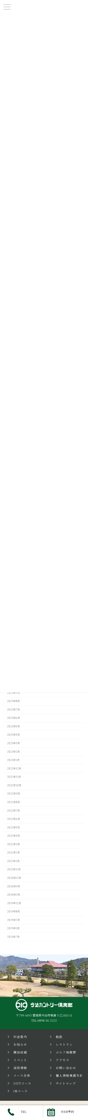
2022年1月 (13, 861)
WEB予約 (67, 1111)
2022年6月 (13, 819)
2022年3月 (13, 844)
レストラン (64, 1044)
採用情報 (20, 1068)
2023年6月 (13, 718)
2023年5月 (13, 726)
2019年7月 (13, 920)
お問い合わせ (66, 1068)
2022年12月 (14, 768)
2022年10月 (14, 785)
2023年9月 (13, 693)
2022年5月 (13, 827)
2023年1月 (13, 760)
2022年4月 (13, 836)
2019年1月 (13, 928)
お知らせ (20, 1044)
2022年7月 (13, 810)
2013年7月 (13, 937)
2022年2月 (13, 853)
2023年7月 (13, 709)
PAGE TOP (81, 980)
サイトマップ (66, 1083)
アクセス (62, 1060)
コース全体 (21, 1075)
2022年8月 (13, 802)
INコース (20, 1091)
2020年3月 (13, 895)
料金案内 (20, 1037)
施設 (59, 1037)
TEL (23, 1111)
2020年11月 (14, 878)
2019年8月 (13, 912)
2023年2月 (13, 752)
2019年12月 (14, 903)
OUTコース (22, 1083)
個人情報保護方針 (69, 1075)
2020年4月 (13, 886)
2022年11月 (14, 777)
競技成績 (20, 1052)
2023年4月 (13, 735)
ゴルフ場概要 (66, 1052)
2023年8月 (13, 701)
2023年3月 (13, 743)
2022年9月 (13, 794)
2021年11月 (14, 869)
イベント (20, 1060)
